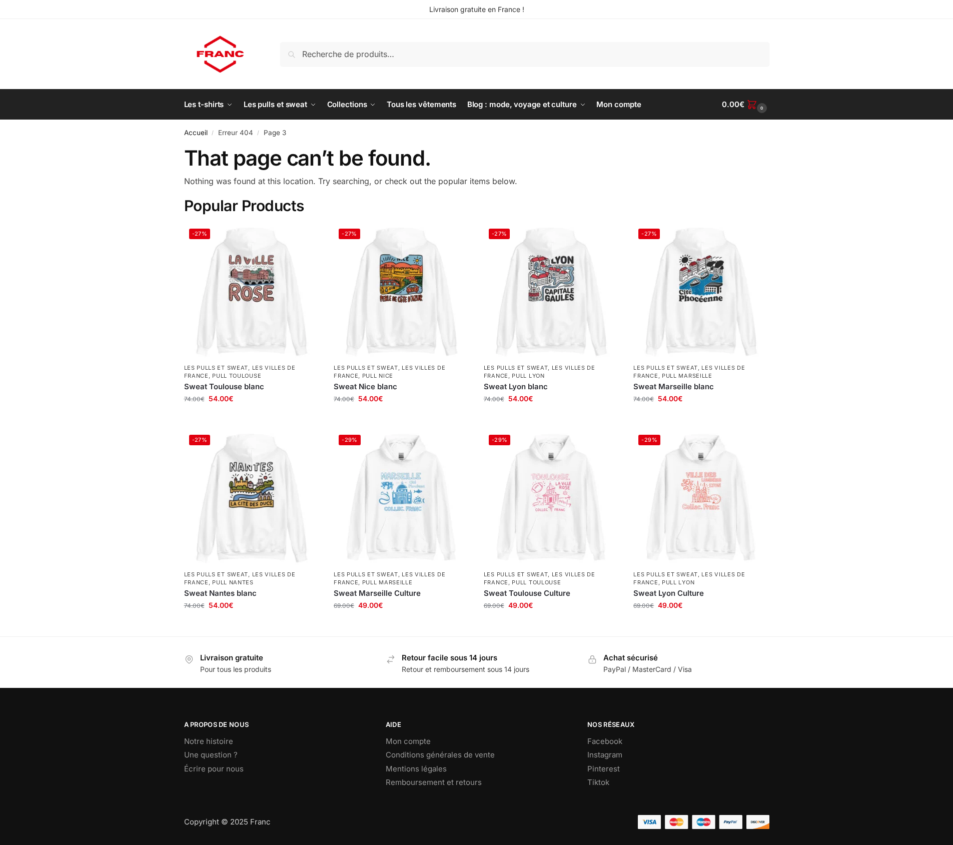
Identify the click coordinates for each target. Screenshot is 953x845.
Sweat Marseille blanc (673, 386)
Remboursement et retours (434, 782)
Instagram (604, 754)
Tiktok (598, 782)
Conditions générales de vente (440, 754)
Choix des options (251, 419)
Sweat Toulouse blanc (224, 386)
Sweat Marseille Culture (377, 593)
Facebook (604, 741)
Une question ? (211, 754)
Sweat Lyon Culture (668, 593)
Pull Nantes (233, 582)
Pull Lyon (528, 375)
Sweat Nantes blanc (220, 593)
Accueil (196, 133)
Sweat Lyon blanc (516, 386)
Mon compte (408, 741)
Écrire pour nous (214, 768)
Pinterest (603, 768)
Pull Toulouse (236, 375)
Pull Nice (377, 375)
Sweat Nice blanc (365, 386)
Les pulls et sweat (216, 367)
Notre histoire (208, 741)
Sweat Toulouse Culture (527, 593)
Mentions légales (416, 768)
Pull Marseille (687, 375)
